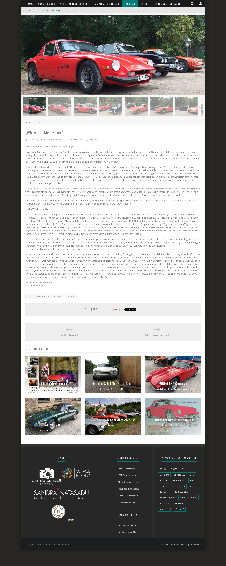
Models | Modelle (106, 4)
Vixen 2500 (165, 509)
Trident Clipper (167, 497)
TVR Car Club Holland (127, 475)
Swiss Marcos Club (127, 502)
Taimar (57, 296)
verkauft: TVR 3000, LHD (53, 10)
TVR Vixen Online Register (127, 495)
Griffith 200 (179, 475)
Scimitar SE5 (43, 296)
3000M (163, 469)
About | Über (46, 4)
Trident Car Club (180, 492)
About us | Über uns (170, 544)
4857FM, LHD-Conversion (173, 383)
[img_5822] (113, 94)
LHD (192, 475)
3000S (174, 469)
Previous (26, 108)
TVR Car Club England (128, 468)
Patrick (31, 139)
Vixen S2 (180, 509)
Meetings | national (78, 139)
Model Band (179, 480)
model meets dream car (53, 383)
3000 (29, 296)
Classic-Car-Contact (127, 525)
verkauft (179, 503)
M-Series (164, 480)
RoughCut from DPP (68, 335)
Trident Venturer (188, 497)
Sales (143, 4)
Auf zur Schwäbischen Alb (157, 335)
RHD (192, 480)
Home (30, 4)
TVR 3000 (70, 296)
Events (128, 4)
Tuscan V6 (165, 503)
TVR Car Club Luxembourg (127, 482)
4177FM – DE (53, 425)
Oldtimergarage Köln (127, 532)
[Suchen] (192, 3)
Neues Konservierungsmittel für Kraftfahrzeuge (174, 422)
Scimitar (164, 486)
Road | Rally (94, 139)
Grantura (164, 475)
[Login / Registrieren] (201, 3)
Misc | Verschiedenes (73, 4)
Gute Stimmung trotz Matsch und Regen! (114, 422)
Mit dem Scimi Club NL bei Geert (113, 383)
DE (183, 469)
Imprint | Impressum (190, 544)
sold (192, 486)
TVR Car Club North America (127, 488)
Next (200, 108)
